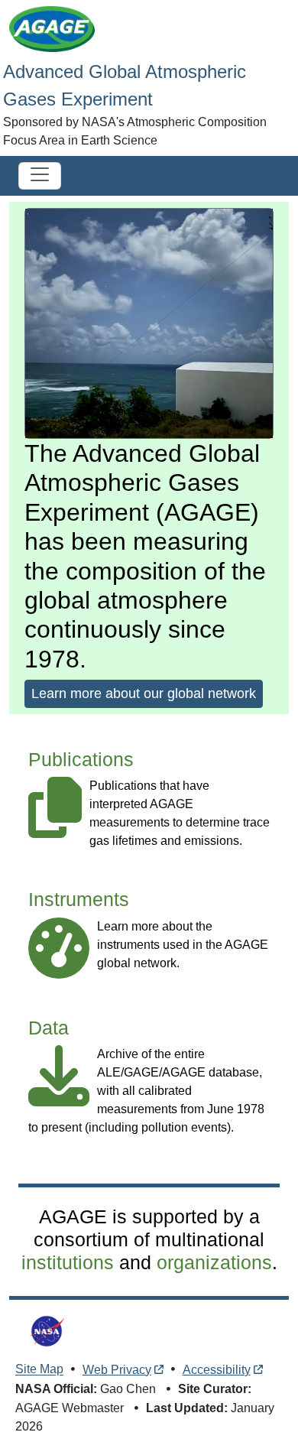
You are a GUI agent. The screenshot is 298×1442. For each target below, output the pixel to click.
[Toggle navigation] (39, 176)
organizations (214, 1262)
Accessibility (217, 1369)
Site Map (39, 1369)
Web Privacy (117, 1369)
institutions (67, 1262)
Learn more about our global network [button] (143, 693)
